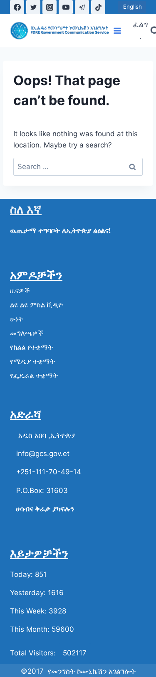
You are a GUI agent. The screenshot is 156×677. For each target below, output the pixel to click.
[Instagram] (49, 7)
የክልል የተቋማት (31, 347)
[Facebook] (17, 7)
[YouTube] (66, 7)
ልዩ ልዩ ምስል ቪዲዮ (36, 305)
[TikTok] (98, 7)
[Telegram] (82, 7)
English (131, 6)
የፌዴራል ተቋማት (34, 375)
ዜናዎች (20, 291)
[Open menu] (117, 30)
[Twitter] (33, 7)
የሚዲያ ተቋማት (32, 361)
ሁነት (16, 319)
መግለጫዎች (27, 333)
